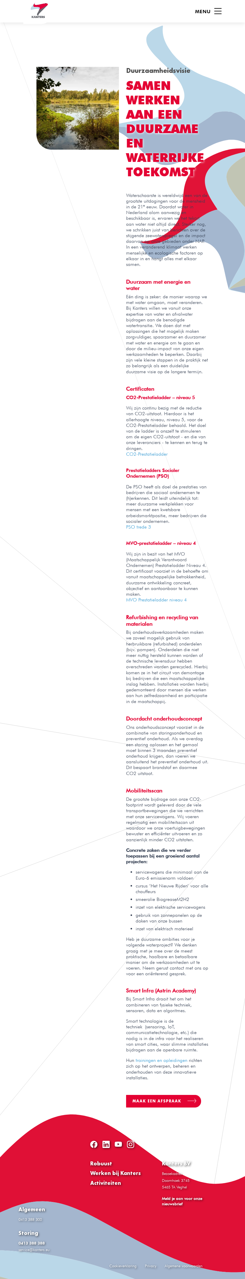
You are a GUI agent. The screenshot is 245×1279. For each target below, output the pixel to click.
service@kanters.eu (34, 1249)
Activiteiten (105, 1183)
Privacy (150, 1265)
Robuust (101, 1163)
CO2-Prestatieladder (147, 454)
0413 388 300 (30, 1219)
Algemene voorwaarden (184, 1265)
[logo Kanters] (38, 12)
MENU (203, 11)
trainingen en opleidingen (161, 1060)
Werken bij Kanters (115, 1173)
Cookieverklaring (123, 1265)
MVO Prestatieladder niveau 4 (156, 600)
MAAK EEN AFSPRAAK (157, 1101)
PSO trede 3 (138, 527)
